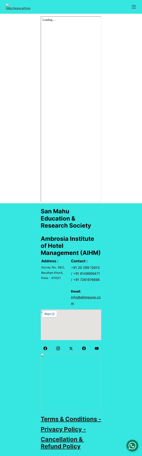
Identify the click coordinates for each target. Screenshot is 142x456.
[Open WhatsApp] (132, 446)
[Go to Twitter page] (73, 348)
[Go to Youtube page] (97, 348)
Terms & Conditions (69, 419)
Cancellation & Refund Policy (62, 443)
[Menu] (134, 7)
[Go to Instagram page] (60, 348)
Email (75, 291)
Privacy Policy (61, 429)
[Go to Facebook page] (47, 348)
